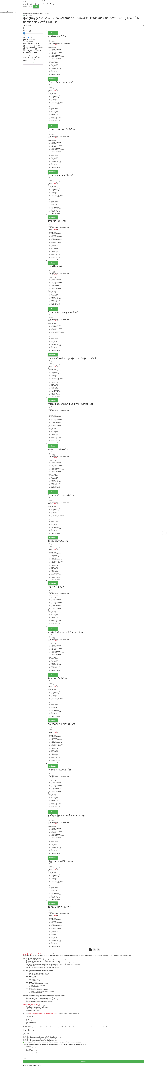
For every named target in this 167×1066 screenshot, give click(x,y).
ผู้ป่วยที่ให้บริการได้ (52, 47)
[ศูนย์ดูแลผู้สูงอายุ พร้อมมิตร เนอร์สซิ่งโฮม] (96, 763)
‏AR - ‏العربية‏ (30, 57)
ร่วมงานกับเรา (26, 1055)
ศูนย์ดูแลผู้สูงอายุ (27, 4)
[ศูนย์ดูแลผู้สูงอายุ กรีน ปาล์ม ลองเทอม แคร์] (96, 76)
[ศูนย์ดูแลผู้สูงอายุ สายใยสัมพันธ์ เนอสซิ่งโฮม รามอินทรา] (96, 626)
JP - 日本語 (32, 59)
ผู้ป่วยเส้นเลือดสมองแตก (29, 49)
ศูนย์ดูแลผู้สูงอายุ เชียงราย (52, 1040)
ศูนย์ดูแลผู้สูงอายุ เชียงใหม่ (53, 1039)
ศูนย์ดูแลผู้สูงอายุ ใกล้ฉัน (28, 1036)
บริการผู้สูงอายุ (35, 4)
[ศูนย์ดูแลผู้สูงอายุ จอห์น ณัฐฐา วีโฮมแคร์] (96, 900)
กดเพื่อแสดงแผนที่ (12, 12)
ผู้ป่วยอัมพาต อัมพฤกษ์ (29, 46)
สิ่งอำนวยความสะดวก (53, 61)
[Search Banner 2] (28, 15)
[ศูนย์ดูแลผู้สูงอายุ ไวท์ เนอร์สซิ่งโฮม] (96, 214)
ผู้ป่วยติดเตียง (40, 47)
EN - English (35, 56)
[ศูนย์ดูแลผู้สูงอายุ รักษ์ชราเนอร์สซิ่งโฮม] (96, 443)
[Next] (164, 533)
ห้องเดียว (26, 42)
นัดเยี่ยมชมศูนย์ (52, 33)
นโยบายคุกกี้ (28, 1049)
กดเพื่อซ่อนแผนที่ (4, 12)
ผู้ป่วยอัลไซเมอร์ (39, 46)
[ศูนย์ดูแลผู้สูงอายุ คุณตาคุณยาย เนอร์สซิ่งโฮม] (96, 717)
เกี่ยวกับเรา (28, 1046)
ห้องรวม (31, 42)
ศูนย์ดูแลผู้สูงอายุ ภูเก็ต (41, 1039)
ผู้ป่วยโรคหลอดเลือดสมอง (30, 47)
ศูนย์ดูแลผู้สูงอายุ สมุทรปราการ (42, 1037)
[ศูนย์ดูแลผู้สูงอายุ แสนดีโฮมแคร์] (96, 260)
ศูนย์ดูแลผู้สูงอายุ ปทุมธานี (29, 1037)
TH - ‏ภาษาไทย (27, 56)
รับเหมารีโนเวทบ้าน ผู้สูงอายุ (49, 4)
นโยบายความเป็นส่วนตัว (31, 1048)
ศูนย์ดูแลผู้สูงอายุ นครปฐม (55, 1037)
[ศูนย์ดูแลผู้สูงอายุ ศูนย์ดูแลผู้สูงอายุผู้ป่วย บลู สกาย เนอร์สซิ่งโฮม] (96, 397)
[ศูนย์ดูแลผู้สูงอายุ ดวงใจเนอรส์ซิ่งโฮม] (96, 30)
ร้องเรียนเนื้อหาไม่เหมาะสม (31, 1050)
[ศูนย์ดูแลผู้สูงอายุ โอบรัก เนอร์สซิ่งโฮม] (96, 535)
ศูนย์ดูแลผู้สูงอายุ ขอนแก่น (40, 1040)
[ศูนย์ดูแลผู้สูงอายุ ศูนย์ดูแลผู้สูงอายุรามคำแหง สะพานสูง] (96, 809)
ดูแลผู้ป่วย (41, 4)
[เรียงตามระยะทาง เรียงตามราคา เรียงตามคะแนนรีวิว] (83, 25)
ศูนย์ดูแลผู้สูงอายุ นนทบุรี (51, 1036)
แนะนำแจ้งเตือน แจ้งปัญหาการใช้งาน (30, 1053)
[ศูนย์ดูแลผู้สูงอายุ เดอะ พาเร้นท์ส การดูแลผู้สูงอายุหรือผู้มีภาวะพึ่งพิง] (96, 352)
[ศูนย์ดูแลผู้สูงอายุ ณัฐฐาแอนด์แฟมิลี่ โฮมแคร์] (96, 855)
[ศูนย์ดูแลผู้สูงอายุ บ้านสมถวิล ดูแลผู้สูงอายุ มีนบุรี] (96, 306)
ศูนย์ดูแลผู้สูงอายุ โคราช (28, 1040)
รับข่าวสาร (83, 1061)
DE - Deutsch (37, 57)
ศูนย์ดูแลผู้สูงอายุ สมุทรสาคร (29, 1039)
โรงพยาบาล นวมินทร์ (44, 13)
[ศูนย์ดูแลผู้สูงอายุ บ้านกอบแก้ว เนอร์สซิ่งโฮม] (96, 489)
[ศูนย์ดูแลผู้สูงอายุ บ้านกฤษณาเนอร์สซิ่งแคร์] (96, 169)
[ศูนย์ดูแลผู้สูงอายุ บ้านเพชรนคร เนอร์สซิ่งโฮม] (96, 123)
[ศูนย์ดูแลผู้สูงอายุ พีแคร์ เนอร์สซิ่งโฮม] (96, 672)
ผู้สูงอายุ (25, 13)
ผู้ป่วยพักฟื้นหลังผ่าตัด (36, 50)
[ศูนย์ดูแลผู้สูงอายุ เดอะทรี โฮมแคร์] (96, 580)
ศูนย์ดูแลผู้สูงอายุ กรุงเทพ (40, 1036)
